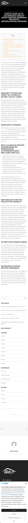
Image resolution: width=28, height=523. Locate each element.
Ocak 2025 (3, 344)
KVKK (14, 521)
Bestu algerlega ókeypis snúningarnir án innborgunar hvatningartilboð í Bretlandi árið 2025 (13, 47)
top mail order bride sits (5, 379)
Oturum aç (3, 390)
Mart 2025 (3, 336)
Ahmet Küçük (10, 12)
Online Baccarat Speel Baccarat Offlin (7, 314)
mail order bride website (5, 375)
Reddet (14, 514)
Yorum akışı (3, 398)
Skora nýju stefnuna (8, 43)
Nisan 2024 (3, 355)
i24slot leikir (4, 130)
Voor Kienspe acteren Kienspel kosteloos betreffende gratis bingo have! (13, 310)
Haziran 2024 (3, 351)
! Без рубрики (3, 371)
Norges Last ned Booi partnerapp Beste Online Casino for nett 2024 (13, 306)
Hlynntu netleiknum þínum (10, 54)
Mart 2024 (3, 359)
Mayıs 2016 (3, 363)
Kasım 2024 (3, 347)
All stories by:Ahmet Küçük (14, 454)
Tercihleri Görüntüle (14, 518)
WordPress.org (3, 402)
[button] (26, 483)
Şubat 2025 (3, 340)
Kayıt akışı (3, 394)
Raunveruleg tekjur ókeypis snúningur (13, 56)
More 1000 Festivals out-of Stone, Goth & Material (10, 318)
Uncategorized (3, 383)
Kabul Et (14, 510)
